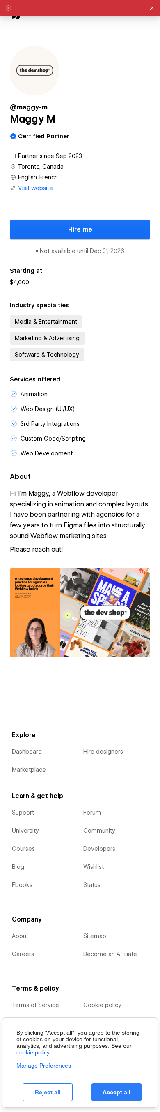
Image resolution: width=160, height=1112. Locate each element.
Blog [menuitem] (18, 867)
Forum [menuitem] (92, 812)
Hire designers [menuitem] (103, 751)
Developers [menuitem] (99, 848)
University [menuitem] (25, 830)
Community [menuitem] (99, 830)
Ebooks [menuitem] (22, 885)
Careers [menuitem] (23, 954)
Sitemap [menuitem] (94, 936)
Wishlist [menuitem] (93, 867)
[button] (152, 8)
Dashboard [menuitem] (27, 751)
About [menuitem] (20, 936)
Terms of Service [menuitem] (35, 1005)
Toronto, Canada (41, 166)
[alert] (80, 8)
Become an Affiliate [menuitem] (110, 954)
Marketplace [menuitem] (29, 769)
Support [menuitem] (23, 812)
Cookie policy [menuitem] (102, 1005)
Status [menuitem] (92, 885)
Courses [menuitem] (23, 848)
